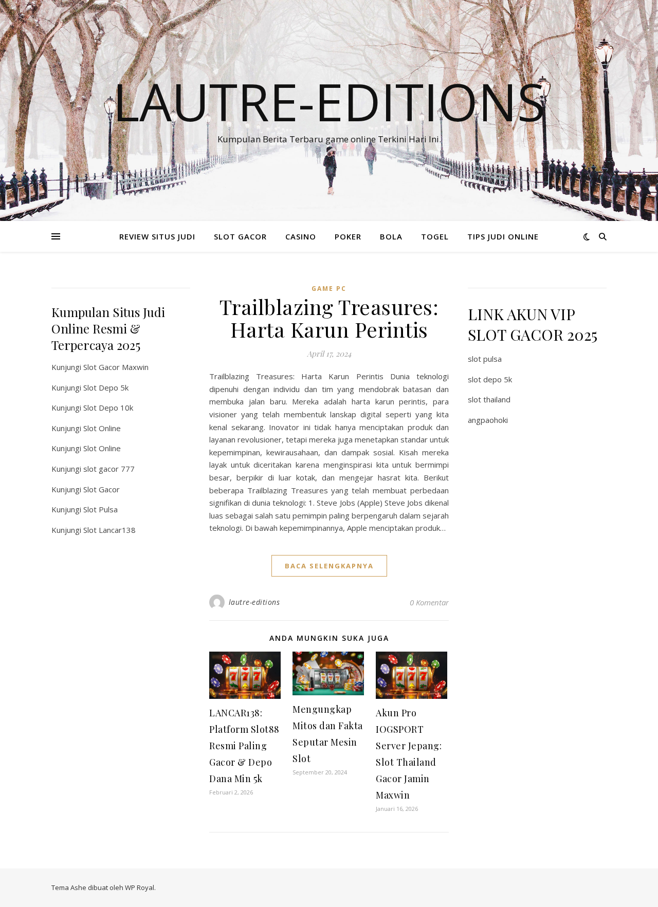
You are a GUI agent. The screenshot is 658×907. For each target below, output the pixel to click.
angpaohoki (488, 420)
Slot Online (102, 428)
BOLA (391, 236)
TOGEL (435, 236)
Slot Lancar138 (109, 530)
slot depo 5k (490, 379)
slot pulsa (485, 359)
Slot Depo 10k (108, 407)
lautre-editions (254, 602)
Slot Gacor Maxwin (116, 367)
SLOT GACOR (240, 236)
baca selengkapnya (329, 565)
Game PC (329, 288)
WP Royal (139, 887)
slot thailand (489, 399)
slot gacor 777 (109, 469)
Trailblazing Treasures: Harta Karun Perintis (329, 318)
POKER (348, 236)
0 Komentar (429, 602)
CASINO (300, 236)
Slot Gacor (101, 489)
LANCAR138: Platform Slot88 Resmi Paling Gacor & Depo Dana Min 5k (244, 746)
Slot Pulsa (100, 509)
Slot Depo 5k (106, 387)
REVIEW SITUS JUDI (157, 236)
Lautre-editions (329, 101)
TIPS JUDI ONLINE (503, 236)
